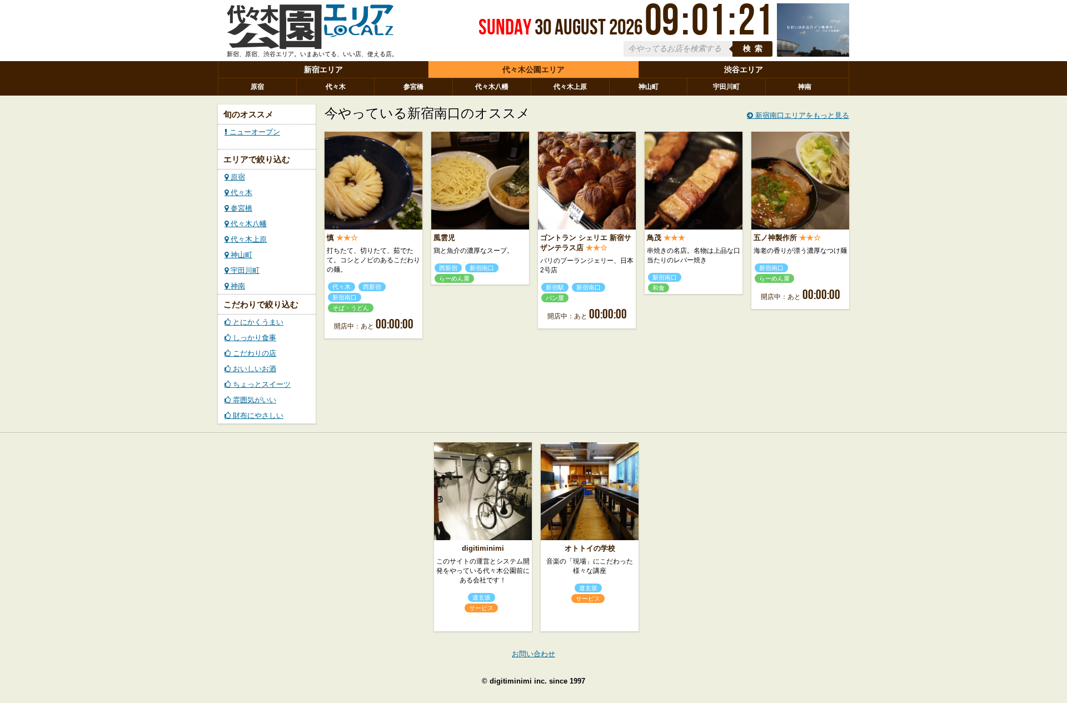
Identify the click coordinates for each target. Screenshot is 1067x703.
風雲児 (444, 237)
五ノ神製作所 (775, 237)
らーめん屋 (454, 278)
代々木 (336, 87)
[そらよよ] (813, 54)
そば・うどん (350, 308)
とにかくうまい (257, 322)
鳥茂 (654, 237)
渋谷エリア (743, 69)
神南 (804, 87)
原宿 (257, 87)
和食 (658, 288)
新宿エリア (323, 69)
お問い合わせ (533, 654)
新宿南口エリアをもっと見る (801, 115)
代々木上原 (570, 87)
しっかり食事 (253, 337)
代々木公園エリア (533, 69)
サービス (481, 608)
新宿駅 (555, 287)
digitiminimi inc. (518, 681)
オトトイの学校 (590, 548)
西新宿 (372, 286)
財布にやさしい (257, 415)
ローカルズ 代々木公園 (310, 29)
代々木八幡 (491, 87)
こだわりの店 (253, 353)
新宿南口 (344, 297)
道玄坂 (481, 597)
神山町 (649, 87)
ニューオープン (253, 132)
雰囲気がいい (253, 400)
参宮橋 (413, 87)
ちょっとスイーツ (261, 384)
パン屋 (555, 298)
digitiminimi (483, 548)
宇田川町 (726, 87)
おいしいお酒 (253, 369)
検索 (754, 48)
